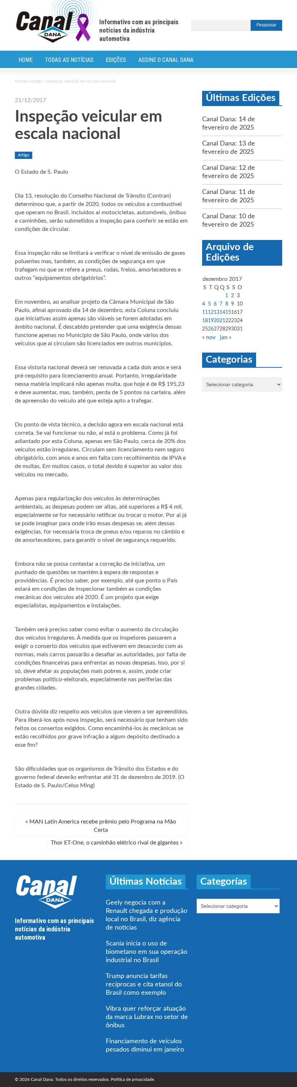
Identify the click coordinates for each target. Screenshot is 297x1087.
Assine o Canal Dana (165, 59)
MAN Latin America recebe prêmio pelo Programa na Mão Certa (100, 826)
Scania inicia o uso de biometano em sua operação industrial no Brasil (146, 952)
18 (205, 320)
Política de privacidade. (133, 1079)
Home (25, 59)
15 (228, 312)
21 (222, 320)
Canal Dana (56, 21)
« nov (209, 337)
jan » (225, 337)
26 (211, 329)
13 (216, 312)
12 (211, 312)
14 (222, 312)
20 (216, 320)
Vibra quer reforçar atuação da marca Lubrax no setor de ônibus (147, 1017)
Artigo (36, 81)
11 (205, 312)
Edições (116, 59)
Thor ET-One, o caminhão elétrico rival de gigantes (117, 843)
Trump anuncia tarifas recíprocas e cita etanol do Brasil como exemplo (144, 984)
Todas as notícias (69, 59)
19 (211, 320)
